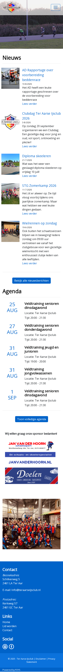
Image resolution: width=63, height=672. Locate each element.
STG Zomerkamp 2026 (39, 185)
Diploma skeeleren (36, 156)
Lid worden (9, 626)
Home (6, 622)
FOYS (17, 669)
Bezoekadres (11, 575)
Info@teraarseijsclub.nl (25, 590)
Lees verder (29, 104)
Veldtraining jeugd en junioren (42, 349)
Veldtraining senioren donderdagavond (42, 327)
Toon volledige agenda (31, 419)
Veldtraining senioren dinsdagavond (42, 305)
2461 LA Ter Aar (13, 583)
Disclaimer (41, 658)
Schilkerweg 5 (11, 579)
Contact (7, 630)
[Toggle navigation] (55, 7)
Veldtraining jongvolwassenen (38, 371)
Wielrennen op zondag (39, 223)
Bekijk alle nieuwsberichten (31, 280)
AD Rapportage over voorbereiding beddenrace (37, 75)
